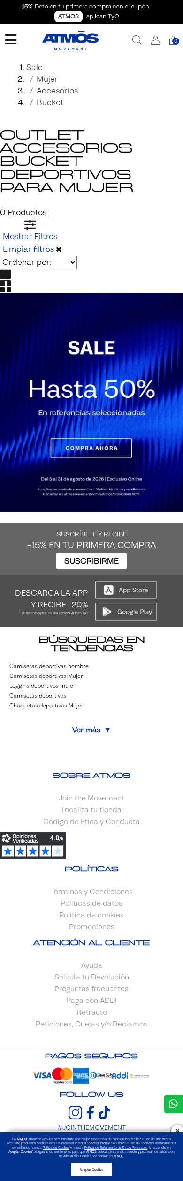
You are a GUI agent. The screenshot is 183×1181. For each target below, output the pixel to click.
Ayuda (91, 965)
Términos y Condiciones (92, 891)
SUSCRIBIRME (91, 561)
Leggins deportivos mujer (42, 686)
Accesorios (57, 91)
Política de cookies (91, 915)
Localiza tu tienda (91, 810)
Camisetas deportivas (38, 695)
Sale (34, 67)
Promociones (91, 927)
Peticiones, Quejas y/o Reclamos (91, 1024)
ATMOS (68, 16)
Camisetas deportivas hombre (49, 666)
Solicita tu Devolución (91, 977)
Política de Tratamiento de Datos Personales (115, 1147)
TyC (113, 16)
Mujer (47, 79)
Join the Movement (91, 798)
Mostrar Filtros (30, 236)
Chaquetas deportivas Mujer (46, 705)
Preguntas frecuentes (91, 989)
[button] (155, 40)
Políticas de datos (91, 903)
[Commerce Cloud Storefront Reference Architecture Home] (70, 40)
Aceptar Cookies (91, 1169)
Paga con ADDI (91, 1000)
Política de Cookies (56, 1147)
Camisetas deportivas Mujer (46, 676)
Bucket (50, 103)
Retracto (91, 1012)
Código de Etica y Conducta (91, 821)
